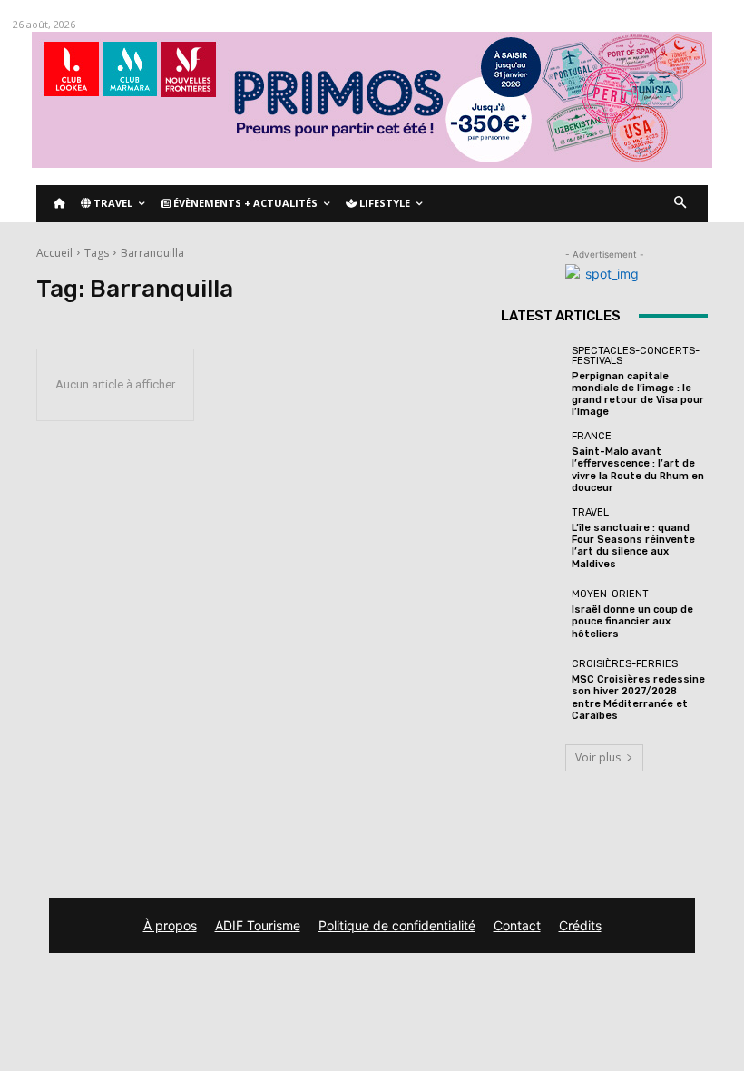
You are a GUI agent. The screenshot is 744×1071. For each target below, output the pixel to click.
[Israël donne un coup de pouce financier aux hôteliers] (532, 614)
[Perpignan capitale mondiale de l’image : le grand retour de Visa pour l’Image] (532, 377)
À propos (170, 925)
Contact (517, 925)
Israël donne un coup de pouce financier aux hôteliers (632, 621)
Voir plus (598, 757)
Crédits (580, 925)
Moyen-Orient (610, 594)
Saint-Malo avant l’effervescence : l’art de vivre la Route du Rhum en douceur (638, 470)
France (592, 436)
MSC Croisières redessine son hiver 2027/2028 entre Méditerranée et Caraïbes (638, 697)
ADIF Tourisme (257, 925)
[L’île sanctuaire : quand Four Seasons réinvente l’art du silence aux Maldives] (532, 538)
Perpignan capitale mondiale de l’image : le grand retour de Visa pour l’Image (638, 394)
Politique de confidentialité (396, 925)
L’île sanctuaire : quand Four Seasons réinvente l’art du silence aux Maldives (633, 546)
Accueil (54, 252)
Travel (590, 512)
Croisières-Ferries (625, 664)
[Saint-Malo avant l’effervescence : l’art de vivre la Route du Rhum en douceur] (532, 462)
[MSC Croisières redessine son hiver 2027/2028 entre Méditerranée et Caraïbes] (532, 690)
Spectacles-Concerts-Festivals (636, 356)
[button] (681, 203)
